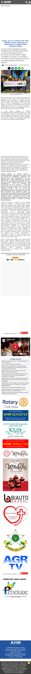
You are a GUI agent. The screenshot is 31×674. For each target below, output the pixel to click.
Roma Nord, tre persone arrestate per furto (13, 387)
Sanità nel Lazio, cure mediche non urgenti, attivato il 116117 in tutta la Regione (13, 390)
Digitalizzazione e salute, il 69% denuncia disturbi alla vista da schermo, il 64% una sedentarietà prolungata (15, 380)
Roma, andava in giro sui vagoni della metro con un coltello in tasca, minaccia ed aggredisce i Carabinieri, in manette (15, 375)
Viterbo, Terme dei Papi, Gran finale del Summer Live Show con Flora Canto (15, 393)
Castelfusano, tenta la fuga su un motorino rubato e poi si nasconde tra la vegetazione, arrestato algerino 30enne (15, 384)
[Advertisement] (15, 22)
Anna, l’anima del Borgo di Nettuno (11, 364)
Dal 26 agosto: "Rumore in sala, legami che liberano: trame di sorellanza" (13, 371)
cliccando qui (4, 668)
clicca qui (20, 672)
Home (2, 5)
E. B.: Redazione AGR (11, 65)
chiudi (9, 669)
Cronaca (7, 5)
